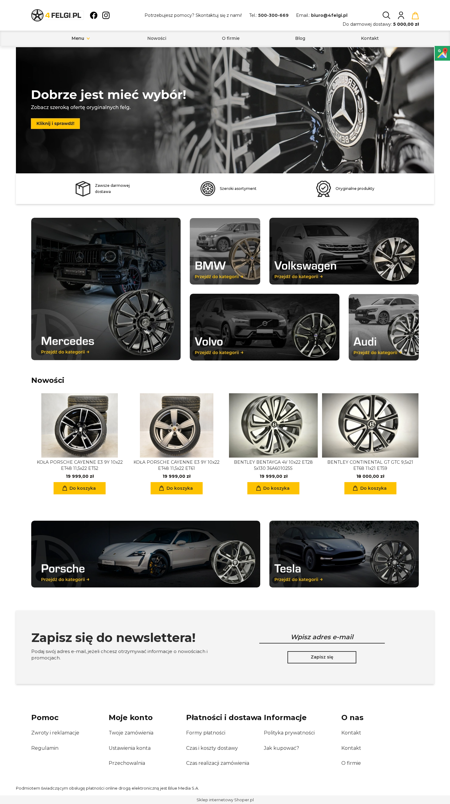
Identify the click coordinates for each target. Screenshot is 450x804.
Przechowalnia (127, 763)
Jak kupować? (281, 748)
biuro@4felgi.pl (329, 15)
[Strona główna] (57, 15)
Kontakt (351, 733)
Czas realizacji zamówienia (217, 763)
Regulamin (44, 748)
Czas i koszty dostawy (212, 748)
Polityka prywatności (289, 733)
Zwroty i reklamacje (55, 733)
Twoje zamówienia (131, 733)
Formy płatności (205, 733)
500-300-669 (273, 15)
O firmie (351, 763)
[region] (225, 110)
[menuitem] (78, 38)
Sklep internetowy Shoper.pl (225, 799)
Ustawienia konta (130, 748)
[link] (225, 108)
